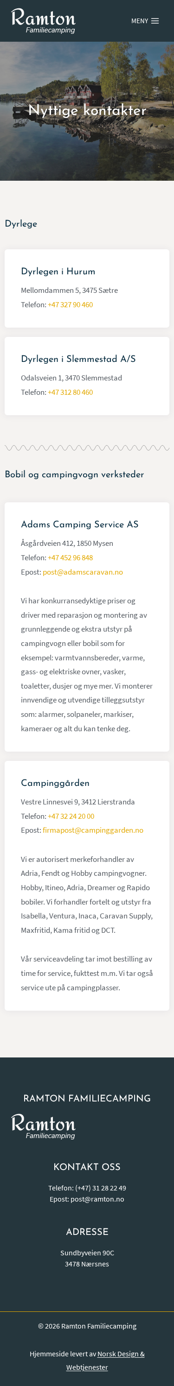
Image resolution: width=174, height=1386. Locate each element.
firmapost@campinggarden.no (93, 830)
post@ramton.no (97, 1198)
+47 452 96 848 (70, 557)
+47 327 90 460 (70, 304)
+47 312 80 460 (70, 392)
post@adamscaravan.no (83, 572)
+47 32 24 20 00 (71, 816)
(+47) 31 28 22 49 (100, 1187)
